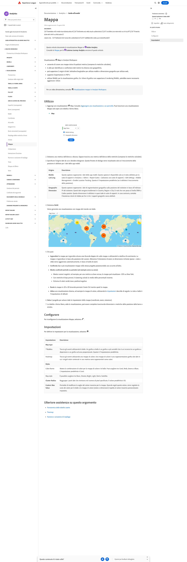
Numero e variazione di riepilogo (58, 417)
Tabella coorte (13, 88)
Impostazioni (155, 40)
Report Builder (10, 210)
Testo (9, 162)
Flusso (10, 96)
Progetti (9, 57)
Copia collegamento (168, 23)
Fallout (10, 92)
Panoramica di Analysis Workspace (17, 53)
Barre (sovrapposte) (14, 109)
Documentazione (50, 13)
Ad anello (11, 122)
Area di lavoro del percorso (17, 101)
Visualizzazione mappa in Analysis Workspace (90, 89)
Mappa (57, 50)
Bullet (9, 114)
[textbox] (19, 20)
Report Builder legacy (12, 214)
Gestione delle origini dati (15, 79)
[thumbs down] (107, 559)
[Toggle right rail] (151, 8)
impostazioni (111, 291)
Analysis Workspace (11, 49)
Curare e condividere (13, 179)
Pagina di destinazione (12, 45)
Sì (155, 18)
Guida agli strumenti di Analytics (16, 32)
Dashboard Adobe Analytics (14, 223)
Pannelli (9, 175)
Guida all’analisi (74, 13)
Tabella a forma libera (15, 83)
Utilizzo (153, 31)
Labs (6, 228)
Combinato (11, 118)
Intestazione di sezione (15, 153)
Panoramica (11, 75)
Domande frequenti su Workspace (17, 205)
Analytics (62, 13)
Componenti (10, 66)
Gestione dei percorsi (13, 188)
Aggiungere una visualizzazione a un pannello (97, 106)
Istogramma (11, 127)
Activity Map (9, 219)
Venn (9, 171)
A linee (10, 140)
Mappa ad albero (13, 166)
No (160, 18)
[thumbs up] (102, 559)
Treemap (50, 412)
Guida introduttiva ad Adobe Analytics (17, 40)
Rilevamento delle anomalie (15, 197)
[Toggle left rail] (35, 8)
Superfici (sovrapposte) (15, 105)
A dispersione (12, 149)
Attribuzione (11, 184)
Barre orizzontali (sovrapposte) (17, 131)
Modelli (9, 62)
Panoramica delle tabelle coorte (58, 407)
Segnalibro (156, 23)
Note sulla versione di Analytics (14, 36)
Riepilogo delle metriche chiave (17, 135)
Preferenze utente (12, 201)
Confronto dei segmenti (14, 193)
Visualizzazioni (11, 70)
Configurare (154, 36)
